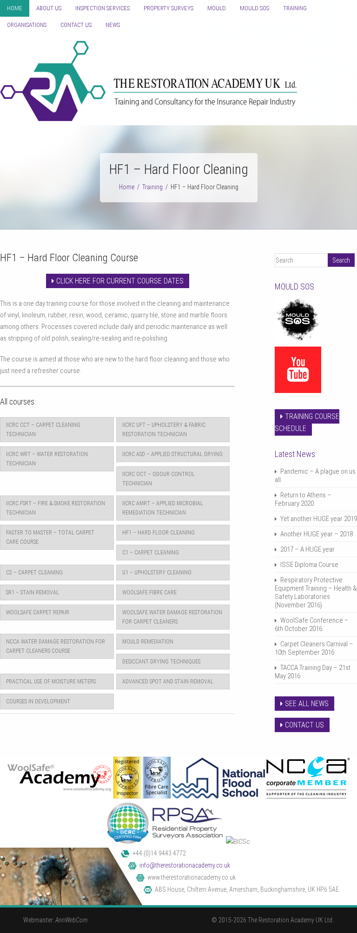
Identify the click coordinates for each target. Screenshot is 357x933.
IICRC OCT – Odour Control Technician (158, 479)
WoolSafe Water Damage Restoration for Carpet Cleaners (172, 617)
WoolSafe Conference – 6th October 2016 (312, 624)
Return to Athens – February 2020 (303, 499)
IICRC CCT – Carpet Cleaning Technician (43, 430)
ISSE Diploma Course (309, 564)
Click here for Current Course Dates (120, 281)
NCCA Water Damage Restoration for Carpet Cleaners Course (55, 646)
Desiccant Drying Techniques (161, 661)
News (113, 24)
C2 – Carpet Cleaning (34, 572)
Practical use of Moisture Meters (51, 681)
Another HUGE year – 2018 (316, 534)
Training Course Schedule (307, 422)
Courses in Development (38, 701)
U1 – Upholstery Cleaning (157, 572)
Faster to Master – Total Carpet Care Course (50, 537)
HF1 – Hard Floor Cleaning (158, 532)
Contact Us (76, 24)
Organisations (26, 24)
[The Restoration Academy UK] (149, 119)
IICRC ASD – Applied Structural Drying (172, 454)
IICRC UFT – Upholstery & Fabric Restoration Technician (163, 430)
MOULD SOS (254, 8)
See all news (307, 703)
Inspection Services (102, 8)
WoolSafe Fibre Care (149, 592)
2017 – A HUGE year (307, 549)
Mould (216, 8)
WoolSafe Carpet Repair (37, 612)
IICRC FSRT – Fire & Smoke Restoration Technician (55, 508)
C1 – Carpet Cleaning (150, 552)
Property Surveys (168, 8)
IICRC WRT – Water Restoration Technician (47, 459)
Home (14, 8)
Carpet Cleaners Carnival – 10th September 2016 (314, 648)
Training (295, 8)
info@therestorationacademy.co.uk (184, 865)
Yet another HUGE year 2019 (318, 519)
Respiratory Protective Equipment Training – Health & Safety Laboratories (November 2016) (316, 592)
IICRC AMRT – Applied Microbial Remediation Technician (162, 508)
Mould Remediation (147, 641)
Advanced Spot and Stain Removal (167, 681)
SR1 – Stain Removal (32, 592)
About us (48, 8)
